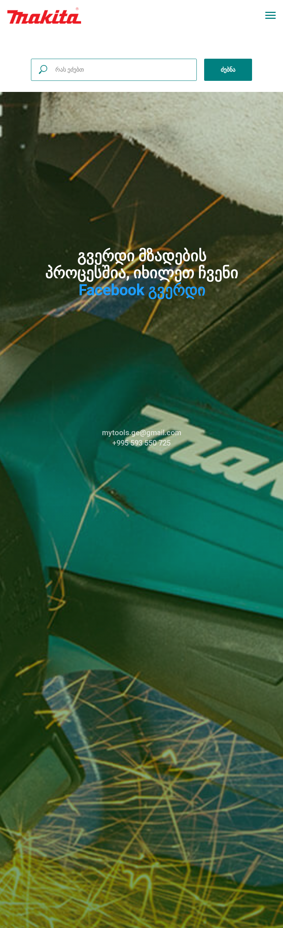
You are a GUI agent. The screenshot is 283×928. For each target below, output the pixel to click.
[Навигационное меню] (270, 15)
